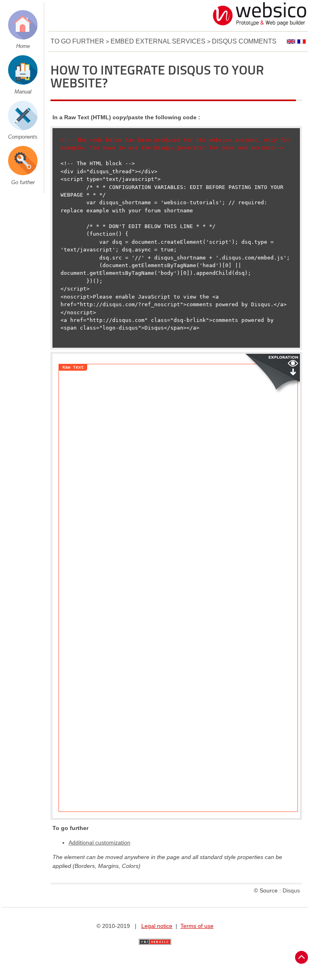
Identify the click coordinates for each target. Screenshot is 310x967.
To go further (77, 41)
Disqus (291, 890)
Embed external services (158, 41)
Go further (23, 182)
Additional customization (99, 842)
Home (23, 46)
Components (23, 137)
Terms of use (197, 926)
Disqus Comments (244, 41)
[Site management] (155, 942)
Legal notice (156, 926)
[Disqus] (178, 500)
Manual (23, 92)
